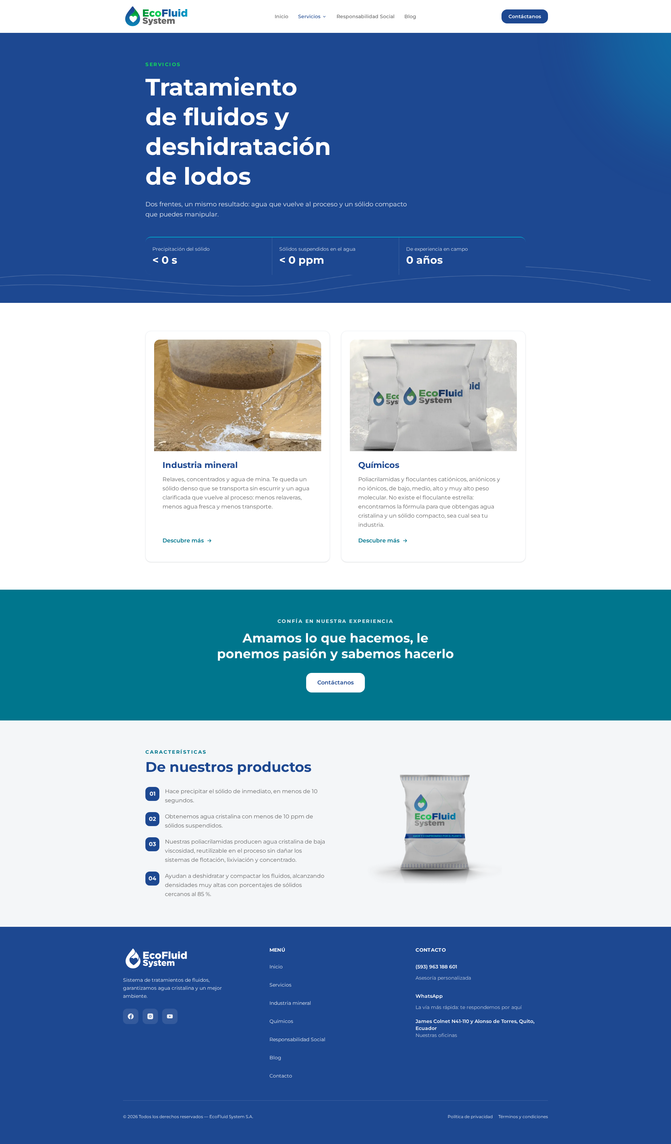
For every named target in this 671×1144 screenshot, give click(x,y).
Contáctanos (524, 16)
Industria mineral (290, 1003)
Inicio (281, 16)
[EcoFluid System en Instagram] (150, 1016)
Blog (410, 16)
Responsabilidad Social (366, 16)
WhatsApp (429, 996)
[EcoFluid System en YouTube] (170, 1016)
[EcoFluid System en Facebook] (130, 1016)
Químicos (281, 1021)
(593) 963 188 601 (436, 967)
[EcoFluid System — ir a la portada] (156, 16)
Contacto (280, 1076)
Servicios (309, 16)
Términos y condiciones (523, 1116)
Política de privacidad (470, 1116)
